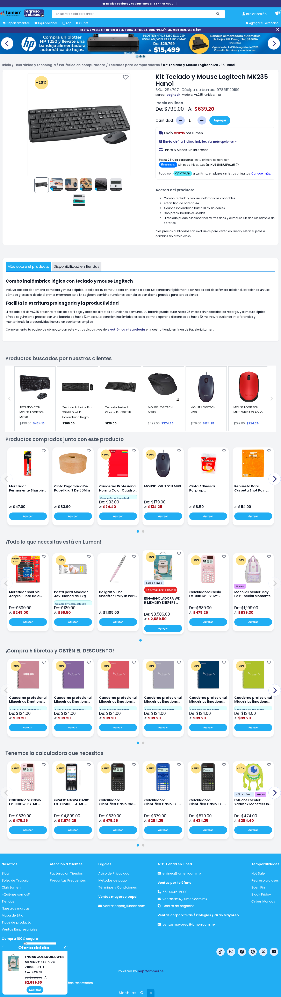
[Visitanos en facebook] (242, 952)
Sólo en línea (154, 583)
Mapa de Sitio (12, 915)
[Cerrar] (277, 29)
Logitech (173, 95)
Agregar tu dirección (263, 23)
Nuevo (240, 586)
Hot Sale (258, 873)
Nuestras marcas (15, 908)
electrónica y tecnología (126, 329)
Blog (5, 873)
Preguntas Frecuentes (68, 880)
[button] (6, 479)
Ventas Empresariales (19, 929)
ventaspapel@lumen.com (124, 906)
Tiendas (8, 901)
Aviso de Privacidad (113, 873)
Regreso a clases (265, 880)
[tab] (138, 531)
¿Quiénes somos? (16, 894)
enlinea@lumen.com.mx (182, 873)
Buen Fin (258, 887)
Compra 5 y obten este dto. (115, 498)
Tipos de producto (16, 922)
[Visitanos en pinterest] (252, 952)
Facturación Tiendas (66, 873)
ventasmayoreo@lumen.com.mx (189, 924)
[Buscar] (218, 14)
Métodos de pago (112, 880)
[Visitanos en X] (263, 952)
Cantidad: (165, 120)
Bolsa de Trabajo (15, 880)
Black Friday (261, 894)
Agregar (220, 120)
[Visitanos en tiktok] (220, 952)
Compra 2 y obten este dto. (70, 604)
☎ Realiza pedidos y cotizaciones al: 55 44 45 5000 (137, 3)
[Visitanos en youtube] (274, 952)
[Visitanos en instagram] (231, 952)
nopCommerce (151, 971)
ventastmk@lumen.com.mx (185, 899)
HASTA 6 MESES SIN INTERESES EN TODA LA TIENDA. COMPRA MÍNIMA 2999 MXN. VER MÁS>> (140, 30)
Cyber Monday (263, 901)
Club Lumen (11, 887)
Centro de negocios (178, 906)
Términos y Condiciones (117, 887)
